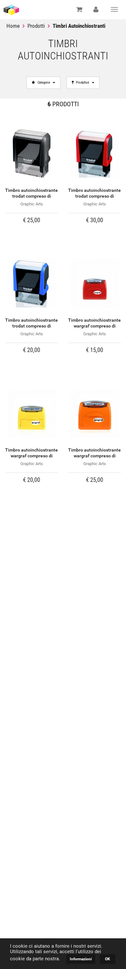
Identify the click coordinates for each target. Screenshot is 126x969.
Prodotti (36, 26)
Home (13, 26)
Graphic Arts (31, 204)
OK (107, 959)
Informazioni (81, 959)
